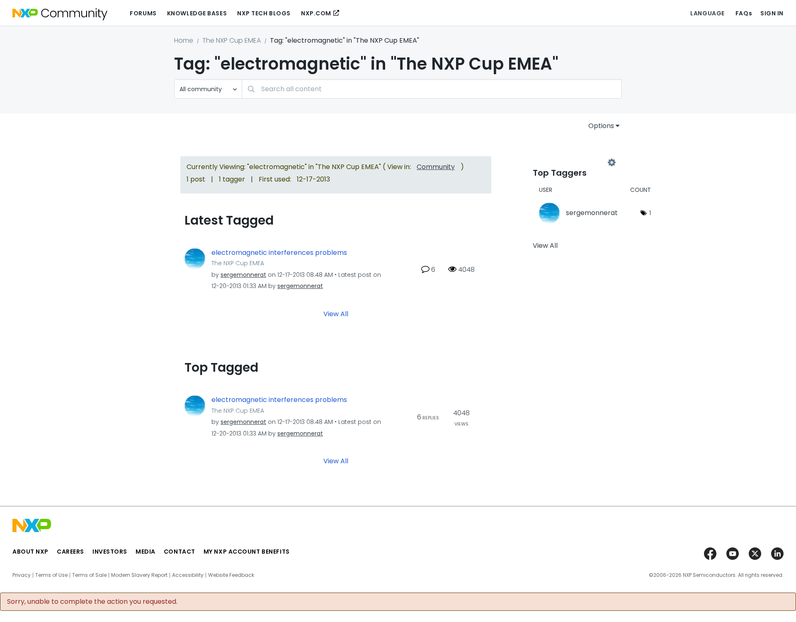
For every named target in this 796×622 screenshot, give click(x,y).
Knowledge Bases (197, 13)
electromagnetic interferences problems (279, 252)
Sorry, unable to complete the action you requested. (92, 601)
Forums (143, 13)
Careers (70, 551)
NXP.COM (316, 13)
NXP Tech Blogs (264, 13)
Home (183, 40)
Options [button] (601, 126)
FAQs (743, 13)
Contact (179, 551)
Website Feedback (231, 575)
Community (436, 167)
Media (145, 551)
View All (335, 314)
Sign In (772, 13)
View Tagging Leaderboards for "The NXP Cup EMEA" (572, 162)
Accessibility (188, 575)
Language (707, 13)
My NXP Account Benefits (247, 551)
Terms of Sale (89, 575)
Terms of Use (51, 575)
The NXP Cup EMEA (231, 40)
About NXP (30, 551)
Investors (109, 551)
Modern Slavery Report (139, 575)
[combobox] (432, 89)
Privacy (21, 575)
